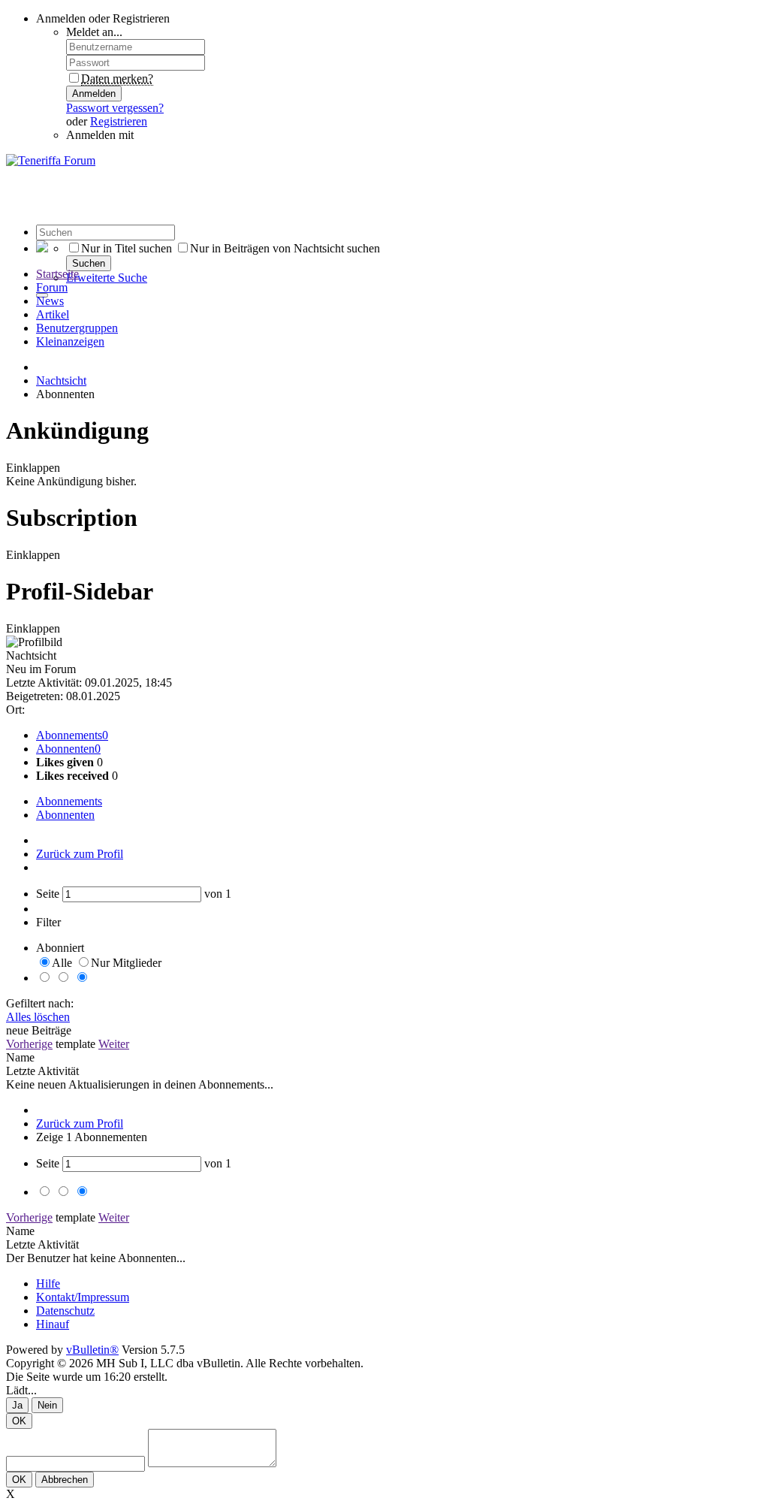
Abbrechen (64, 1479)
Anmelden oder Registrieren (103, 18)
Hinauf (52, 1324)
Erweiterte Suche (106, 277)
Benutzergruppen (77, 328)
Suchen (88, 263)
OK (19, 1421)
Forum (52, 287)
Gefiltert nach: (40, 1003)
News (50, 300)
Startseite (57, 273)
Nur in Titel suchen (126, 248)
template (75, 1043)
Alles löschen (38, 1016)
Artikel (52, 314)
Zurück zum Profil (79, 853)
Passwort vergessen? (115, 107)
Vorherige (29, 1043)
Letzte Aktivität (42, 1071)
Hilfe (48, 1283)
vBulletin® (92, 1349)
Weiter (113, 1043)
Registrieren (118, 121)
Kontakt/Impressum (82, 1297)
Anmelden (94, 93)
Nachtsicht (61, 380)
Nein (47, 1405)
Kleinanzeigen (70, 341)
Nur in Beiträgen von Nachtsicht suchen (285, 248)
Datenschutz (65, 1310)
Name (20, 1057)
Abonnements (69, 735)
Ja (17, 1405)
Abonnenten (65, 748)
